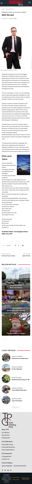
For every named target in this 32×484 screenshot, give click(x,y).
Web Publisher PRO (26, 478)
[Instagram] (5, 470)
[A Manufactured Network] (6, 357)
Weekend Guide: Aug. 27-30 (21, 379)
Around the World (16, 331)
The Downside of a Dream (16, 333)
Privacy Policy (15, 477)
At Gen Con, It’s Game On (16, 310)
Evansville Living (10, 9)
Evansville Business (17, 356)
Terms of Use (16, 479)
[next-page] (6, 339)
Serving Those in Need (8, 255)
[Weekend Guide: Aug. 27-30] (6, 378)
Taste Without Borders (19, 390)
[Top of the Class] (6, 400)
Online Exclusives (16, 377)
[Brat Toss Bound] (16, 278)
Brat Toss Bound (16, 288)
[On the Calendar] (6, 368)
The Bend (23, 12)
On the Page (16, 12)
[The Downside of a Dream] (16, 324)
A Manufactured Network (20, 358)
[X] (10, 470)
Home (3, 9)
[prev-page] (3, 339)
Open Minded (26, 255)
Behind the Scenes (16, 285)
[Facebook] (2, 470)
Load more (15, 407)
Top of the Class (17, 401)
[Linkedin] (8, 470)
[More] (23, 245)
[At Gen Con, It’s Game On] (16, 301)
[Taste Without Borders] (6, 389)
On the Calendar (17, 369)
